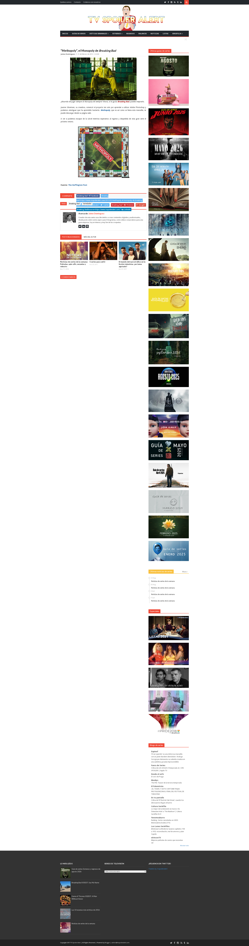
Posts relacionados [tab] (71, 237)
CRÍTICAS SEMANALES (98, 34)
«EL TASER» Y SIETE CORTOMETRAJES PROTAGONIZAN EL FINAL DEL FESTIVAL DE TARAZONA (167, 791)
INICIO (65, 34)
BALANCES (143, 34)
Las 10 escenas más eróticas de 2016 (86, 910)
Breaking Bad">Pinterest (122, 205)
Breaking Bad (74, 204)
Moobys (154, 780)
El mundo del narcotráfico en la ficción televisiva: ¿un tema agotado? (132, 264)
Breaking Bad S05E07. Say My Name (85, 883)
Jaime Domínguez (68, 54)
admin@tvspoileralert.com (120, 943)
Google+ (142, 205)
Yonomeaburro (158, 818)
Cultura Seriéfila (158, 806)
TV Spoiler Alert (76, 943)
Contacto (77, 2)
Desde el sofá (157, 774)
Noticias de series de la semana (163, 581)
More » (185, 572)
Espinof (154, 751)
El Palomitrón (157, 786)
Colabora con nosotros (91, 2)
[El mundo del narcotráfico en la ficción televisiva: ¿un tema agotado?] (133, 251)
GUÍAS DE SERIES (78, 34)
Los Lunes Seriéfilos (160, 826)
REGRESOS (130, 34)
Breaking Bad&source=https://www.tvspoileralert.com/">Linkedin (104, 209)
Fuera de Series (158, 765)
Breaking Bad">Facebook (88, 196)
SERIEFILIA (176, 34)
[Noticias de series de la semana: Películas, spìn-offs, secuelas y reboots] (74, 251)
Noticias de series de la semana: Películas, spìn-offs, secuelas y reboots (74, 264)
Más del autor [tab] (90, 237)
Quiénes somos (65, 2)
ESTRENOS (116, 34)
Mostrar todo (184, 845)
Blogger (107, 943)
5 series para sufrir (97, 262)
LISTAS (165, 34)
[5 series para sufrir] (103, 251)
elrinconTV (156, 838)
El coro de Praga (157, 777)
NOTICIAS (155, 34)
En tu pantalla (157, 798)
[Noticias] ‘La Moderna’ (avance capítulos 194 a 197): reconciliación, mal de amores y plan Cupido (168, 831)
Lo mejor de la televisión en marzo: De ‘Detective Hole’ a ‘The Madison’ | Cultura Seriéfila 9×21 (166, 811)
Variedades (87, 204)
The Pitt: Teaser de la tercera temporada (166, 783)
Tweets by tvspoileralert (157, 869)
